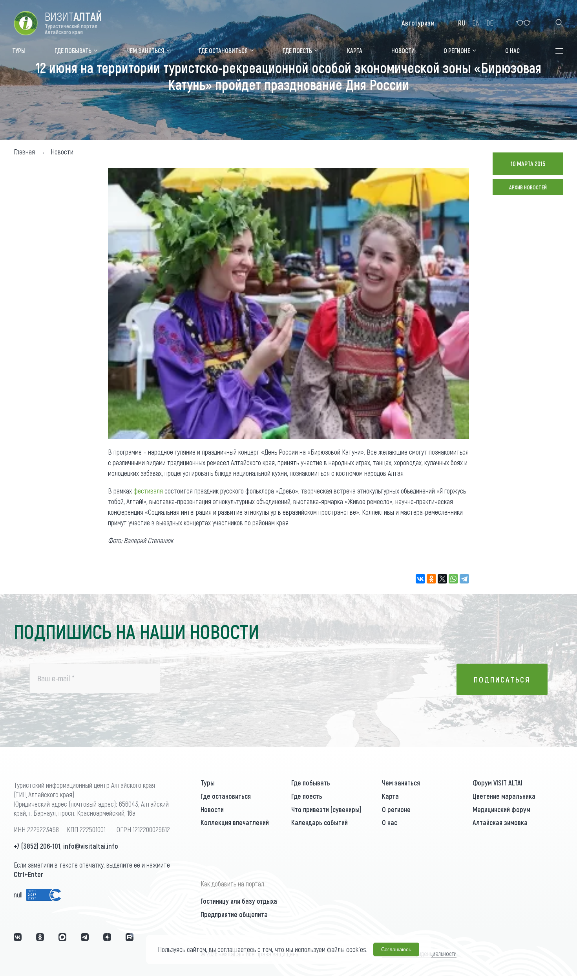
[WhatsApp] (453, 578)
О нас (389, 822)
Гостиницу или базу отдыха (239, 901)
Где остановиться (226, 796)
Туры (208, 782)
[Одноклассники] (431, 578)
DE (489, 22)
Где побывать (310, 782)
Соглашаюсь (396, 949)
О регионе (396, 809)
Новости (212, 809)
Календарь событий (319, 822)
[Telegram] (464, 578)
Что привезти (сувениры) (326, 809)
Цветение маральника (504, 796)
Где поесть (306, 796)
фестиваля (148, 490)
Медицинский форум (501, 809)
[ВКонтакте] (420, 578)
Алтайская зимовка (500, 822)
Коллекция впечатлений (235, 822)
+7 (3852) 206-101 (37, 846)
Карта (390, 796)
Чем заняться (401, 782)
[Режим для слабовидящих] (523, 23)
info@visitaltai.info (90, 846)
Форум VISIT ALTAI (497, 782)
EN (476, 22)
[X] (442, 578)
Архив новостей (528, 187)
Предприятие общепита (234, 914)
